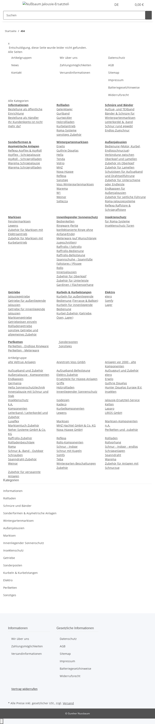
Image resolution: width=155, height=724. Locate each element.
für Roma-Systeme (117, 221)
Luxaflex (13, 421)
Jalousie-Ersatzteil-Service (122, 400)
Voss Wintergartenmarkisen (75, 184)
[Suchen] (148, 15)
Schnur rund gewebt (119, 126)
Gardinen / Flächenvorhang (75, 285)
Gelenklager (65, 109)
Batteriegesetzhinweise (124, 87)
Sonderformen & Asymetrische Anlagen (30, 513)
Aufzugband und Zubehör (25, 370)
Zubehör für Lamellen (119, 167)
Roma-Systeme (66, 130)
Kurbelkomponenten (70, 408)
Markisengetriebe (20, 317)
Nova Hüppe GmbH (70, 430)
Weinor (61, 197)
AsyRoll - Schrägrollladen (25, 159)
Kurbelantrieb (66, 126)
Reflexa (61, 176)
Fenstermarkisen (19, 221)
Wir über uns (69, 58)
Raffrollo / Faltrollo (69, 247)
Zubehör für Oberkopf (71, 276)
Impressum (116, 80)
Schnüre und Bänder (17, 506)
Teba (60, 459)
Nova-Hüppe (65, 172)
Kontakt (16, 72)
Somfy (109, 301)
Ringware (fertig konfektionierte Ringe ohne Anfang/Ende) (75, 230)
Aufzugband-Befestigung (73, 370)
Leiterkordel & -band (119, 122)
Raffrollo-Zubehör (20, 438)
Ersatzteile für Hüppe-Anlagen (77, 379)
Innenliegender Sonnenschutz (77, 392)
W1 (59, 193)
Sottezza (62, 201)
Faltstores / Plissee (69, 263)
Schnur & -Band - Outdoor (25, 451)
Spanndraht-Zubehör (22, 459)
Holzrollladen (65, 122)
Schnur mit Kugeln (69, 451)
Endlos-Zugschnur (117, 130)
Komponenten (17, 408)
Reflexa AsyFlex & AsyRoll (25, 150)
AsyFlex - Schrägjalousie (24, 155)
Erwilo (61, 146)
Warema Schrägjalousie (24, 163)
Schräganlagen (115, 451)
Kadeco (61, 404)
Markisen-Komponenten (121, 421)
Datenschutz (116, 58)
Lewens (13, 225)
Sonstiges (65, 346)
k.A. (10, 404)
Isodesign (63, 400)
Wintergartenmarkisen (18, 521)
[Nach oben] (1, 721)
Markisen (63, 421)
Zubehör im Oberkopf (119, 163)
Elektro (8, 580)
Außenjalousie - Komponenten (28, 375)
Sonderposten (68, 342)
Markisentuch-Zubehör (23, 425)
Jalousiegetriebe (19, 296)
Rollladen (111, 438)
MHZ (60, 167)
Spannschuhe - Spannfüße (75, 259)
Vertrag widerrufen (24, 689)
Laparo (109, 408)
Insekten (110, 392)
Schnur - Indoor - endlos (121, 446)
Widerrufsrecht (118, 95)
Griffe (60, 383)
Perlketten (10, 588)
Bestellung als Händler (23, 118)
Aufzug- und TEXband (119, 109)
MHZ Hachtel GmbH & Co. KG (76, 425)
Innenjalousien (67, 272)
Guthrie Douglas (68, 150)
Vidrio (60, 163)
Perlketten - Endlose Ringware (28, 346)
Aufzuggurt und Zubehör (122, 370)
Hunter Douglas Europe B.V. (123, 387)
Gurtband (63, 113)
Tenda (61, 159)
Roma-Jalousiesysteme (120, 201)
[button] (127, 5)
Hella (60, 155)
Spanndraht (113, 455)
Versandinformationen (75, 72)
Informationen (13, 491)
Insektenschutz (18, 400)
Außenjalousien (13, 528)
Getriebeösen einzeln (22, 322)
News (15, 65)
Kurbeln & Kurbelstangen (20, 573)
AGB (111, 65)
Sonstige (62, 180)
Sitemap (113, 72)
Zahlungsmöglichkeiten (75, 65)
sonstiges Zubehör (69, 134)
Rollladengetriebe (20, 326)
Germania (14, 383)
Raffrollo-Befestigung (71, 255)
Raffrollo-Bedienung (70, 251)
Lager (108, 305)
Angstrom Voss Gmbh (71, 362)
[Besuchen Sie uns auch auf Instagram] (11, 695)
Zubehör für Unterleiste (73, 280)
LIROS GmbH (113, 413)
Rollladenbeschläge (21, 442)
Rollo (60, 268)
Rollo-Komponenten (70, 442)
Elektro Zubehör (67, 375)
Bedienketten (65, 221)
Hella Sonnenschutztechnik (26, 387)
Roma (12, 446)
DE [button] (116, 4)
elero (108, 296)
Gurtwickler (64, 118)
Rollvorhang (113, 442)
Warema (62, 188)
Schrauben (15, 455)
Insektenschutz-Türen (119, 225)
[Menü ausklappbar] (13, 4)
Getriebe (9, 558)
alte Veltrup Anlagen (22, 362)
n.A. (107, 425)
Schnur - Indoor (67, 446)
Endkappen (15, 379)
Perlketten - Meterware (23, 350)
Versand (68, 703)
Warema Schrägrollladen (25, 167)
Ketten (109, 404)
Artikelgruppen (21, 58)
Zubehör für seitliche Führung (125, 197)
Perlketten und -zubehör (121, 430)
